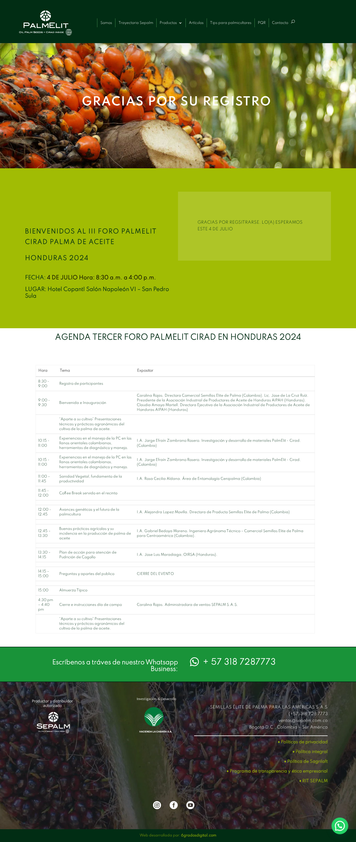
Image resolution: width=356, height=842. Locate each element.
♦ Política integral (310, 752)
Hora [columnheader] (43, 370)
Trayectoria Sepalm (135, 23)
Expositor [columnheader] (145, 370)
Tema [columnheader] (65, 370)
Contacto (280, 23)
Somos (106, 23)
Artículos (196, 23)
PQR (262, 23)
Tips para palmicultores (230, 23)
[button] (340, 826)
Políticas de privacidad (304, 742)
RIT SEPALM (315, 781)
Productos (168, 23)
